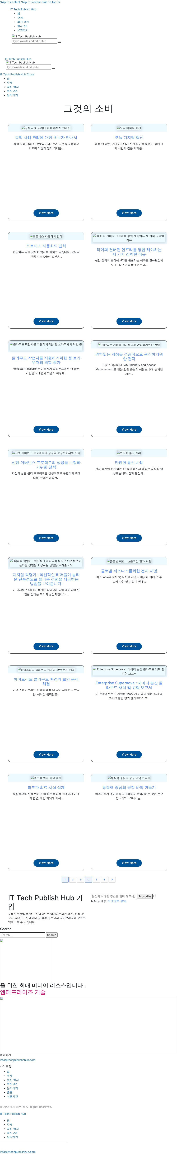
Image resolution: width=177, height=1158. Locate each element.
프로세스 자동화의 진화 (46, 246)
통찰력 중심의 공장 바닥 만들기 (129, 787)
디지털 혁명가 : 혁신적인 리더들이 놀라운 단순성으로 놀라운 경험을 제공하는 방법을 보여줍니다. (46, 579)
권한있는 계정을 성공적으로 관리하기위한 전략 (129, 356)
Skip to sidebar (31, 2)
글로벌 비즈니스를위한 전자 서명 (129, 571)
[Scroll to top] (2, 1156)
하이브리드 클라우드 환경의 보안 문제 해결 (46, 681)
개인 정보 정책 (117, 901)
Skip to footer (51, 2)
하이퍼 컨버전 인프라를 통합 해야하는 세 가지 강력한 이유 (129, 251)
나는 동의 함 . (109, 901)
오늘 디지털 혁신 (129, 137)
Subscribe (144, 896)
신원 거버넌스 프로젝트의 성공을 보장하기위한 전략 (46, 464)
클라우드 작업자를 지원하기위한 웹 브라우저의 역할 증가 (46, 360)
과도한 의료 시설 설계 (46, 787)
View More (46, 213)
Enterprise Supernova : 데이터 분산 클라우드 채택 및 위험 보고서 (129, 685)
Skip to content (10, 2)
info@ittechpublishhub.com (18, 1152)
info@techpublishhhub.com (17, 1060)
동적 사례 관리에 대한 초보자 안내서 (46, 137)
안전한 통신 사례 (129, 462)
